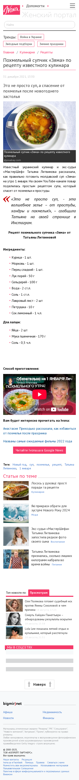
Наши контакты (11, 759)
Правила (40, 762)
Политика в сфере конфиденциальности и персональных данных (36, 771)
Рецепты (46, 52)
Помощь (29, 762)
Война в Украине (31, 37)
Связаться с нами (55, 762)
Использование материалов (54, 765)
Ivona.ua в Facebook (12, 762)
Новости (8, 718)
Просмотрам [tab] (39, 592)
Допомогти (35, 5)
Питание (57, 564)
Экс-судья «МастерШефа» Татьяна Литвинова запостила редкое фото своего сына (50, 535)
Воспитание (58, 541)
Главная (8, 52)
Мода (34, 514)
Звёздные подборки (18, 44)
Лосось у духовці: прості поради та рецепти (49, 485)
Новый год (20, 464)
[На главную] (49, 15)
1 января (25, 468)
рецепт (57, 464)
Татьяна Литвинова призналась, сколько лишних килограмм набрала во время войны (51, 557)
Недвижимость (52, 712)
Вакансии (7, 774)
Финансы (48, 718)
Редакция (27, 759)
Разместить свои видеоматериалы (20, 765)
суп (31, 464)
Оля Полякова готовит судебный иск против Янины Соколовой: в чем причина (48, 605)
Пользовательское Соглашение (18, 768)
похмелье (43, 464)
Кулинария (27, 52)
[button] (39, 684)
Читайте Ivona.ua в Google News (39, 450)
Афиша (7, 712)
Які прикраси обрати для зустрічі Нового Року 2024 (50, 508)
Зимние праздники (51, 44)
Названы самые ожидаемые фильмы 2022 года (37, 441)
